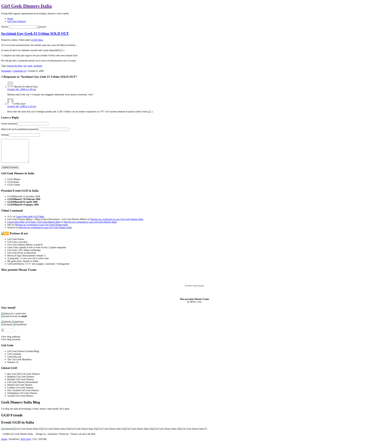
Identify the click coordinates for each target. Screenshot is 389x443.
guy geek (27, 65)
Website (5, 135)
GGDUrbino (37, 40)
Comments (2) (19, 71)
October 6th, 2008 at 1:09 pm (21, 89)
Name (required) (9, 123)
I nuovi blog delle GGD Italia (30, 216)
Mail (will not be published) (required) (19, 129)
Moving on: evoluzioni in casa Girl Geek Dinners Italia (116, 219)
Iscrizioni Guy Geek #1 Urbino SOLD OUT (35, 33)
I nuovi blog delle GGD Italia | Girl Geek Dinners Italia (33, 222)
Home (10, 18)
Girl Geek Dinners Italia (26, 6)
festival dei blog (14, 65)
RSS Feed (26, 439)
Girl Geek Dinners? (16, 21)
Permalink (6, 71)
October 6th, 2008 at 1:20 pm (21, 106)
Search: (4, 26)
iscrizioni (37, 65)
